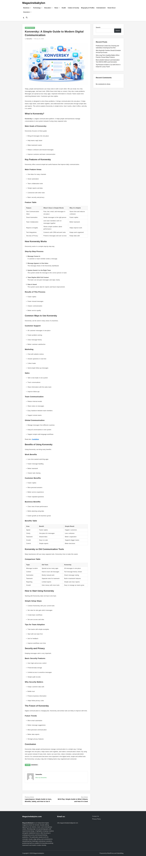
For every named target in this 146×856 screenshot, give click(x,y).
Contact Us (95, 816)
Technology (37, 8)
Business (26, 8)
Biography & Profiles (87, 8)
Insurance (26, 12)
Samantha (29, 38)
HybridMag (120, 853)
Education (47, 8)
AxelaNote (35, 439)
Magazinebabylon (33, 2)
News (56, 8)
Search (98, 27)
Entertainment (101, 8)
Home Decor (112, 8)
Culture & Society (73, 8)
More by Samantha (41, 777)
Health (64, 8)
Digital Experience (30, 27)
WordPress (110, 853)
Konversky (34, 764)
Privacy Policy (96, 819)
